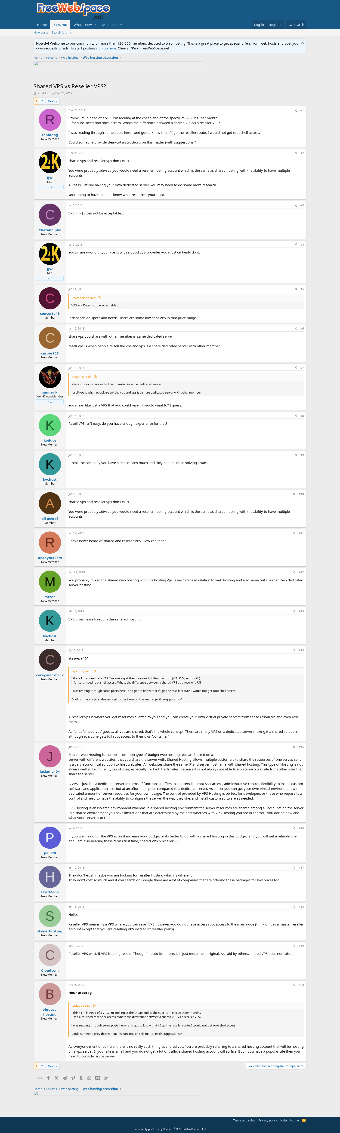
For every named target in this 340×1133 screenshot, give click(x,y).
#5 (302, 289)
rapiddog (43, 93)
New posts (41, 32)
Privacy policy (267, 1120)
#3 (302, 205)
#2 (302, 153)
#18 (301, 907)
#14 (301, 650)
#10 (301, 494)
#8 (302, 416)
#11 (301, 533)
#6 (302, 328)
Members (109, 24)
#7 (302, 368)
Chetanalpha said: (83, 298)
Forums (60, 24)
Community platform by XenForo (170, 1129)
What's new (83, 24)
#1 (302, 110)
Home (42, 24)
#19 (301, 946)
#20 (301, 985)
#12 (301, 572)
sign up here (106, 48)
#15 (301, 747)
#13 (301, 611)
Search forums (62, 32)
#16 (301, 828)
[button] (95, 24)
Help (283, 1120)
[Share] (296, 110)
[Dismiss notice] (302, 43)
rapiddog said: (81, 671)
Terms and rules (244, 1120)
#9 (302, 455)
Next (51, 101)
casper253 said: (81, 377)
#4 (302, 245)
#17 (301, 868)
